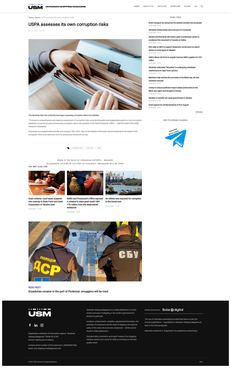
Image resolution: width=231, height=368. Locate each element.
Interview (175, 6)
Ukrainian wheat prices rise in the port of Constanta (170, 30)
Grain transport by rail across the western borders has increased (175, 23)
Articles (162, 6)
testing (90, 148)
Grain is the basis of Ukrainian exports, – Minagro (85, 160)
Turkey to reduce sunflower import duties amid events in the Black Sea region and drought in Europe (173, 89)
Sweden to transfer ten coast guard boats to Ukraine (170, 98)
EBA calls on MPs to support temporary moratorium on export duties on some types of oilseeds (174, 48)
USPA (99, 148)
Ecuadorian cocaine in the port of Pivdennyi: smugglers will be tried (85, 164)
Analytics (148, 6)
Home (30, 17)
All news (199, 112)
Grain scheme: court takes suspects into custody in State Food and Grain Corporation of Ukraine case (45, 201)
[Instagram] (41, 325)
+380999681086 (70, 345)
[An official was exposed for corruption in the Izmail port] (123, 183)
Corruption (77, 148)
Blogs (187, 6)
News (136, 6)
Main (201, 362)
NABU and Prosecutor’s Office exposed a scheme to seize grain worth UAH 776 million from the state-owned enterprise (85, 203)
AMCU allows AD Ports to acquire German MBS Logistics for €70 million (175, 59)
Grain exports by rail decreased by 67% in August (169, 105)
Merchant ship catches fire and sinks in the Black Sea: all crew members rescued (174, 79)
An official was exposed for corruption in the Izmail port (123, 200)
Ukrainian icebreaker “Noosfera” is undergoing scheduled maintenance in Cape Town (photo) (172, 69)
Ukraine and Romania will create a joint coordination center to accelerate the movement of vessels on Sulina (174, 38)
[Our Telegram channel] (176, 137)
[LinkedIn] (35, 325)
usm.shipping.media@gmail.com (47, 348)
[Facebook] (29, 325)
